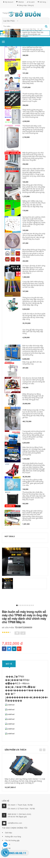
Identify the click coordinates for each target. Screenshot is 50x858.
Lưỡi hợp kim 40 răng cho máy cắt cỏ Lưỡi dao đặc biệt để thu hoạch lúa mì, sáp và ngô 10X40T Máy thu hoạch (33, 236)
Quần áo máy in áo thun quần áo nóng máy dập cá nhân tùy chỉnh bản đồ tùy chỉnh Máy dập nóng (33, 316)
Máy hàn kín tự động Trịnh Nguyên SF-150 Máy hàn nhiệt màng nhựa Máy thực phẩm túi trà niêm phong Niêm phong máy (33, 451)
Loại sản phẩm (9, 21)
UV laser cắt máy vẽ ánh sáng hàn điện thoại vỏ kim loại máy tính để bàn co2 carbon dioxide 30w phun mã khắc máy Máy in (33, 269)
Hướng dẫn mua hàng (13, 836)
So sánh (32, 2)
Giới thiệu (8, 832)
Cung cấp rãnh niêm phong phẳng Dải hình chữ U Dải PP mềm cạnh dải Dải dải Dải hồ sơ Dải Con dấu (33, 284)
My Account (9, 2)
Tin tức (7, 844)
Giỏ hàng (43, 2)
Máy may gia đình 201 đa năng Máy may (32, 363)
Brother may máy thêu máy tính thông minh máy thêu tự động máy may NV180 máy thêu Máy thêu (33, 80)
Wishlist (21, 2)
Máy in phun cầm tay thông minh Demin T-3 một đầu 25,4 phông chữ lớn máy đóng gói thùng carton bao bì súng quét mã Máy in (25, 781)
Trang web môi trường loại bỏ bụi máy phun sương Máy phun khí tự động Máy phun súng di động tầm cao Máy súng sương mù (33, 435)
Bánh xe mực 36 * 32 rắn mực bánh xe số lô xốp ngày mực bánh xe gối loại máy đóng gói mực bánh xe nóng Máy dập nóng (33, 65)
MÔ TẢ (9, 664)
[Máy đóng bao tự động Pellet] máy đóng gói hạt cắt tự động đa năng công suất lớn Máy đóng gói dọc (32, 397)
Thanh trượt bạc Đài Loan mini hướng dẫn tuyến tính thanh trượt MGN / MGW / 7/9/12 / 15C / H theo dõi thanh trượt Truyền (32, 97)
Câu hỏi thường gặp (12, 840)
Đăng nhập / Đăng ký (26, 5)
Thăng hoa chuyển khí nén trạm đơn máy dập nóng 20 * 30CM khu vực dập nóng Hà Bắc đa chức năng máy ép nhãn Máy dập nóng (33, 301)
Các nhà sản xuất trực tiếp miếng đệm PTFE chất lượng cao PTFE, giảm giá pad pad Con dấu (32, 482)
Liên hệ (7, 848)
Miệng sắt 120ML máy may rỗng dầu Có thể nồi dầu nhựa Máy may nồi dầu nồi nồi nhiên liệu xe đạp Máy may (33, 204)
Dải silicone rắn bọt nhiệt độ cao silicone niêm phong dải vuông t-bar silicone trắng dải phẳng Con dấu (33, 381)
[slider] (6, 632)
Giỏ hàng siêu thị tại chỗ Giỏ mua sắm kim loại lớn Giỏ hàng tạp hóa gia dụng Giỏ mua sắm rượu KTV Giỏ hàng (33, 48)
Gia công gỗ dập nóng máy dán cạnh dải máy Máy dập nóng (32, 331)
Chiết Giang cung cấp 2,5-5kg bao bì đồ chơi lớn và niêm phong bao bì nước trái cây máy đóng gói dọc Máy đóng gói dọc (33, 413)
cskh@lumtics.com (15, 823)
